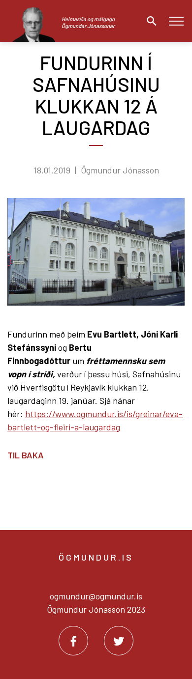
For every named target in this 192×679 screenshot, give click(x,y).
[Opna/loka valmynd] (176, 21)
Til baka (25, 455)
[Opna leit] (149, 21)
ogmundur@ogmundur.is (96, 596)
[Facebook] (73, 640)
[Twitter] (118, 640)
